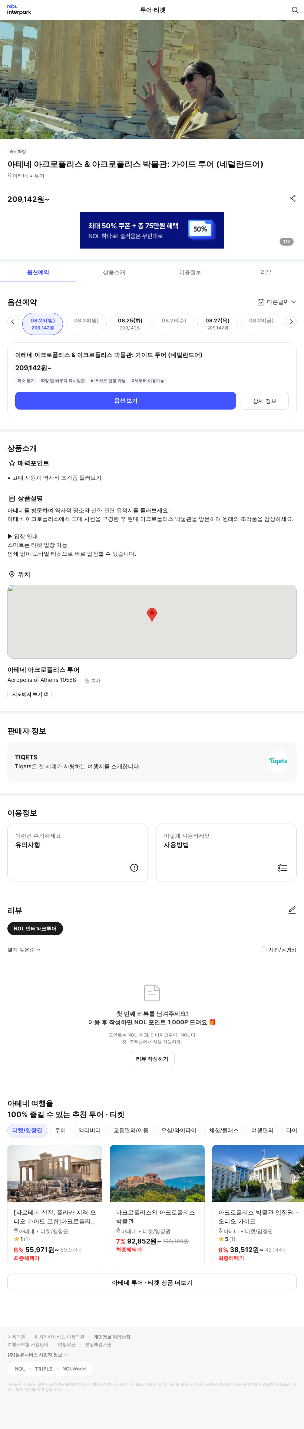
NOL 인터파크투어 (35, 928)
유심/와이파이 (178, 1130)
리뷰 (266, 272)
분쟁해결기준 (98, 1344)
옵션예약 (38, 272)
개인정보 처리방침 (112, 1337)
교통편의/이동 (131, 1130)
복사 (95, 680)
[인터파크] (16, 10)
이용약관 (16, 1337)
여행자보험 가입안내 (28, 1344)
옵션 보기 (126, 400)
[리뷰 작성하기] (292, 910)
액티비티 (90, 1130)
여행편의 (262, 1130)
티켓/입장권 (27, 1130)
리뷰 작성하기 (152, 1058)
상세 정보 (265, 400)
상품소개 (114, 272)
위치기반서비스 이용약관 (59, 1337)
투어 (60, 1130)
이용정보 (190, 272)
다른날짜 (278, 301)
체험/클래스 (224, 1130)
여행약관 (67, 1344)
